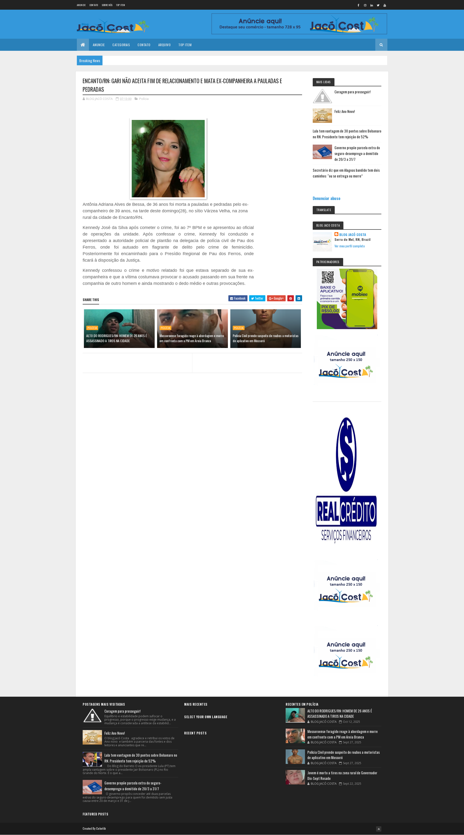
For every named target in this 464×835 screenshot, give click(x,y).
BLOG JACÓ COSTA (352, 234)
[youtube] (384, 5)
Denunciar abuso (326, 198)
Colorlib (101, 828)
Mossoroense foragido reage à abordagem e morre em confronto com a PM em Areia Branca (192, 338)
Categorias (121, 44)
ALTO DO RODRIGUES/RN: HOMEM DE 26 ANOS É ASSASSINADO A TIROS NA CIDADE (116, 338)
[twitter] (378, 5)
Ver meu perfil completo (349, 245)
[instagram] (365, 5)
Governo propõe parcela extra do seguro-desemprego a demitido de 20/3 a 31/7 (357, 153)
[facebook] (358, 5)
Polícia (144, 98)
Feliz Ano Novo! (344, 111)
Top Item (120, 5)
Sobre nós (107, 5)
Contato (93, 5)
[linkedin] (371, 5)
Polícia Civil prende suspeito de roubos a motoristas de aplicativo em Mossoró (265, 338)
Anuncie (81, 5)
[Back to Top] (378, 829)
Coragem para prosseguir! (352, 91)
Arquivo (164, 44)
